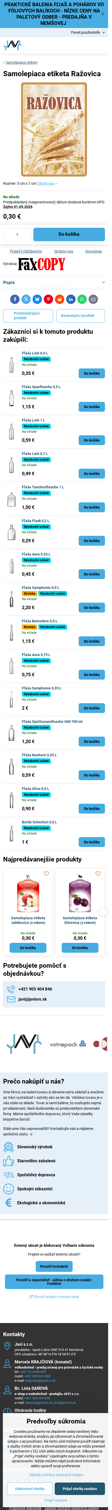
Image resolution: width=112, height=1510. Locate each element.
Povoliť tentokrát (54, 1266)
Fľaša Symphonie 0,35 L (41, 688)
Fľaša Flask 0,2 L (35, 521)
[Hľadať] (77, 45)
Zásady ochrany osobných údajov (56, 1475)
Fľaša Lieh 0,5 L (35, 353)
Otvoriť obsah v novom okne (56, 1297)
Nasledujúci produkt (77, 316)
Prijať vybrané (56, 1500)
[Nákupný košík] (89, 45)
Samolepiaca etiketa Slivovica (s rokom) (80, 920)
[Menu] (102, 45)
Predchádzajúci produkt (27, 315)
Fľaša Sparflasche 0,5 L (41, 387)
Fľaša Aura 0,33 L (36, 554)
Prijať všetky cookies (80, 1489)
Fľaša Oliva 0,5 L (35, 789)
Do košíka (69, 234)
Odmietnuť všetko (30, 1489)
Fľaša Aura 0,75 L (36, 655)
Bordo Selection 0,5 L (39, 822)
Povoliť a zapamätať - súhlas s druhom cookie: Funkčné (54, 1282)
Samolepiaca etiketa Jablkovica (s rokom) (28, 920)
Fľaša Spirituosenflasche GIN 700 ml (52, 722)
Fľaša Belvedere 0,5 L (40, 621)
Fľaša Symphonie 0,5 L (40, 588)
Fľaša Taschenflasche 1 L (43, 487)
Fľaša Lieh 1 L (33, 420)
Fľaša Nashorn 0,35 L (39, 755)
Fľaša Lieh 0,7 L (35, 454)
